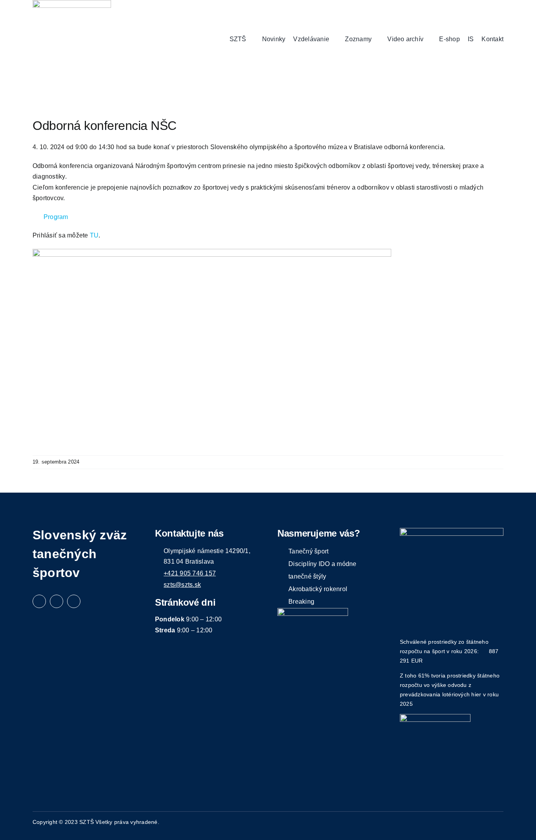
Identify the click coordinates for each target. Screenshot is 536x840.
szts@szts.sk (182, 584)
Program (56, 217)
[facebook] (39, 601)
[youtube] (73, 601)
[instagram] (56, 601)
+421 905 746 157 (190, 573)
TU (94, 235)
